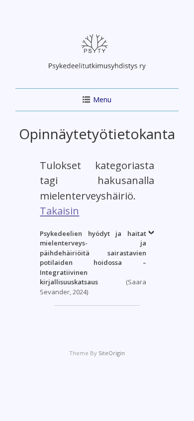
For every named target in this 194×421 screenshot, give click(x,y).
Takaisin (59, 210)
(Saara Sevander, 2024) (93, 262)
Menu (102, 99)
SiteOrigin (111, 353)
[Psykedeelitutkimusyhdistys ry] (97, 72)
